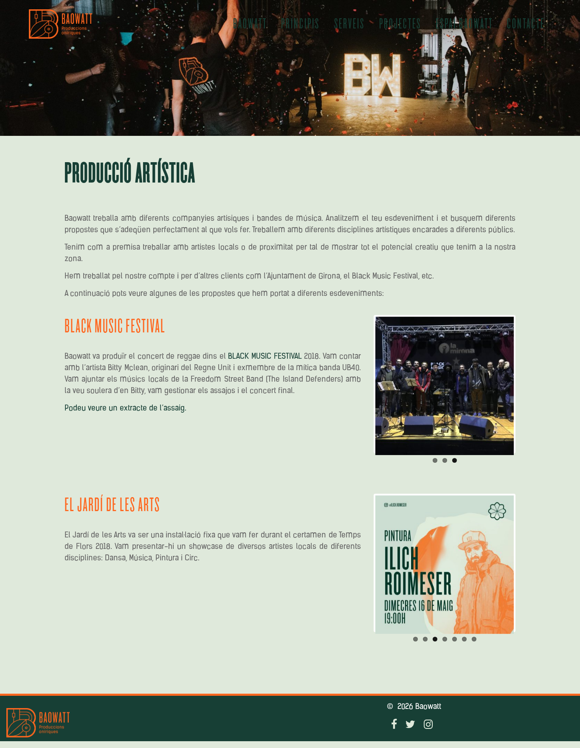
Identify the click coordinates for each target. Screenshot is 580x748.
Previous (362, 384)
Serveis (349, 23)
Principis (300, 23)
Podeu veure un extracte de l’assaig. (125, 409)
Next (526, 384)
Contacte (526, 23)
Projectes (400, 23)
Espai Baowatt (464, 23)
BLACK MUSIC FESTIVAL (264, 357)
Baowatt (250, 23)
